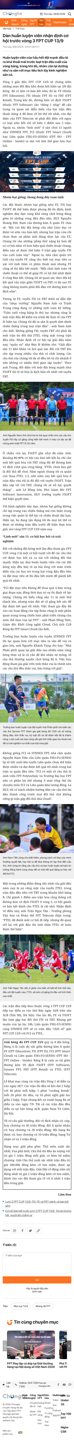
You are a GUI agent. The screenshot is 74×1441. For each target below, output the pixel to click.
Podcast (57, 1410)
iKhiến (48, 1403)
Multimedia (60, 22)
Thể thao (48, 22)
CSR (63, 1431)
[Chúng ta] (12, 14)
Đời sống (40, 1413)
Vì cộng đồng (48, 1415)
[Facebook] (58, 1384)
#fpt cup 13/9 (21, 1306)
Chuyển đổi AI (34, 1405)
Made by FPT (33, 1413)
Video (55, 1400)
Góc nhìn (40, 1422)
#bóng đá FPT (43, 1306)
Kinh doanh (15, 22)
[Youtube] (64, 1384)
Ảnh (55, 1405)
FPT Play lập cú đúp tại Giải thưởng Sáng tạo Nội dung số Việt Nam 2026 (31, 1365)
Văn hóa (41, 22)
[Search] (69, 14)
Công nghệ (24, 22)
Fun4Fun (49, 1408)
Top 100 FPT (66, 1416)
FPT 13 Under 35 (65, 1400)
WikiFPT (57, 1415)
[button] (69, 1346)
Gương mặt (41, 1405)
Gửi (37, 1279)
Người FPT (33, 22)
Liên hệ (8, 1384)
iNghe (64, 1427)
